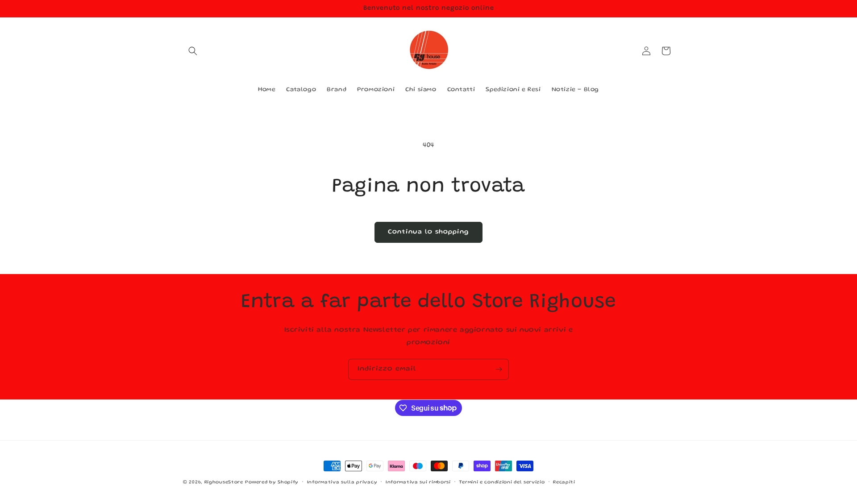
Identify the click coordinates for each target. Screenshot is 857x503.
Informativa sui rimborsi (418, 482)
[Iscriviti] (498, 369)
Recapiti (564, 482)
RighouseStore (223, 482)
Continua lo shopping (428, 232)
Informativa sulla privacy (342, 482)
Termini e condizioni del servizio (502, 482)
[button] (193, 51)
